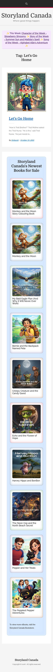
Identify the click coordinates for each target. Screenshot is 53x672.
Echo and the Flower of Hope (24, 436)
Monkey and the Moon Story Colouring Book (24, 212)
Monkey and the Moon (24, 256)
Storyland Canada (26, 15)
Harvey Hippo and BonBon (26, 480)
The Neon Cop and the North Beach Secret (24, 524)
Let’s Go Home (21, 119)
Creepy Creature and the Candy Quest (25, 392)
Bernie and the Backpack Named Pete (25, 347)
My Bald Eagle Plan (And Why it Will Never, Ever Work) (25, 301)
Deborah (14, 140)
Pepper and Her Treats (23, 568)
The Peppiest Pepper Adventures (23, 611)
